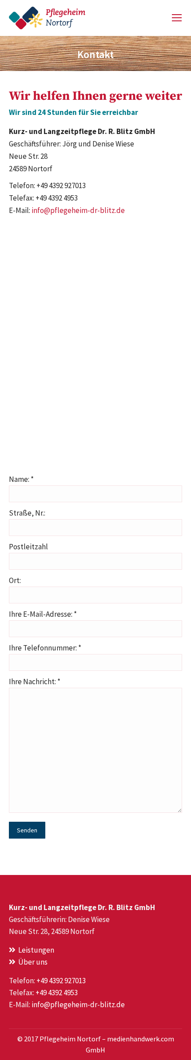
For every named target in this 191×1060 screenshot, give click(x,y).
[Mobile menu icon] (176, 17)
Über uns (32, 962)
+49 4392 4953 (57, 992)
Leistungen (35, 950)
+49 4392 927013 (61, 980)
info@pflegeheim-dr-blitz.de (78, 210)
